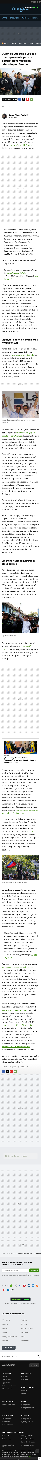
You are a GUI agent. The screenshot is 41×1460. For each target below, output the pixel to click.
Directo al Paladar (8, 1405)
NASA (31, 43)
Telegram (33, 1285)
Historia (34, 18)
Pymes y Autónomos (28, 1422)
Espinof (23, 1394)
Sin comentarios (11, 99)
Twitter (23, 99)
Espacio (5, 1324)
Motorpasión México (28, 1445)
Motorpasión (25, 1405)
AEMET (6, 43)
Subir (33, 1365)
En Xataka (7, 755)
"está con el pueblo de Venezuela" (17, 1025)
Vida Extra (24, 1380)
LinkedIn (8, 1289)
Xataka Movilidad (27, 1328)
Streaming (6, 1320)
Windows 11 (25, 1341)
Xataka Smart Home (9, 1386)
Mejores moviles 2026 (25, 1254)
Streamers (14, 18)
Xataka (4, 1376)
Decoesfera (6, 1422)
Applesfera (6, 1383)
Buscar (38, 1356)
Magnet (20, 9)
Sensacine (24, 1390)
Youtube (24, 1285)
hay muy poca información (14, 1010)
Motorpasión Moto (27, 1408)
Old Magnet (23, 1067)
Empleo (5, 1341)
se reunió (30, 831)
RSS (37, 1285)
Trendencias (6, 1419)
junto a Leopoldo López (21, 145)
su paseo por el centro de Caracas (17, 967)
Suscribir (34, 1270)
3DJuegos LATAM (27, 1436)
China (14, 43)
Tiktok (12, 1289)
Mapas (4, 18)
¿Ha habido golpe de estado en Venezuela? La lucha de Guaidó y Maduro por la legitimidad (20, 760)
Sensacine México (27, 1439)
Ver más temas (8, 1348)
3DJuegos (24, 1376)
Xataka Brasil (6, 1439)
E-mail (31, 99)
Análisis (24, 1320)
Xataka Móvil (6, 1380)
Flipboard (27, 99)
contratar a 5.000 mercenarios (16, 1046)
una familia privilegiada (23, 355)
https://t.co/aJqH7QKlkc (16, 273)
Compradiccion (7, 1425)
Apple (4, 1332)
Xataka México (7, 1436)
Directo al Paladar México (8, 1446)
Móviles (24, 1324)
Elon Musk (22, 43)
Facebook (19, 99)
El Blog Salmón (26, 1419)
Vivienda (25, 18)
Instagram (28, 1285)
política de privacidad (31, 1275)
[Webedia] (36, 1)
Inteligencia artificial (9, 1336)
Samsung (24, 1332)
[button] (18, 115)
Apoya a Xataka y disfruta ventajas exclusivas (20, 1303)
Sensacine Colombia (28, 1442)
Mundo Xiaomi (7, 1389)
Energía (5, 1328)
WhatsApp (11, 1285)
